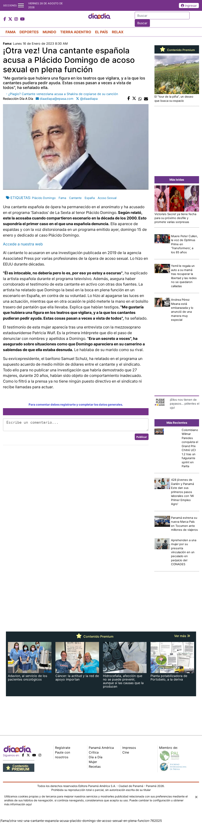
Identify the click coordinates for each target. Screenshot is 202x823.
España (90, 198)
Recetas (95, 766)
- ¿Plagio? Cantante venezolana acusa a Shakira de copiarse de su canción (62, 94)
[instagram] (39, 755)
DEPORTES (29, 32)
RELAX (117, 32)
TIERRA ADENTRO (75, 32)
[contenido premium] (18, 767)
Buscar (142, 23)
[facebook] (23, 755)
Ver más (180, 636)
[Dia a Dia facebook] (5, 19)
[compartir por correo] (146, 99)
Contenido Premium (180, 50)
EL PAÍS (101, 32)
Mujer (93, 762)
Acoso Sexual (107, 198)
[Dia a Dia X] (10, 19)
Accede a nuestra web (23, 244)
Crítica (94, 752)
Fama (62, 198)
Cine (125, 752)
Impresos (129, 748)
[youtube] (34, 755)
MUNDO (49, 32)
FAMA (11, 32)
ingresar (191, 5)
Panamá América (101, 748)
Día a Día (95, 757)
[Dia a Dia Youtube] (22, 19)
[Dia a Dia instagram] (16, 19)
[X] (28, 755)
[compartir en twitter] (134, 99)
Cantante (75, 198)
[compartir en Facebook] (128, 99)
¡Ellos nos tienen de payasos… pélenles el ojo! (184, 404)
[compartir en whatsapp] (140, 99)
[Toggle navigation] (21, 5)
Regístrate (62, 748)
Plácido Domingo (44, 198)
